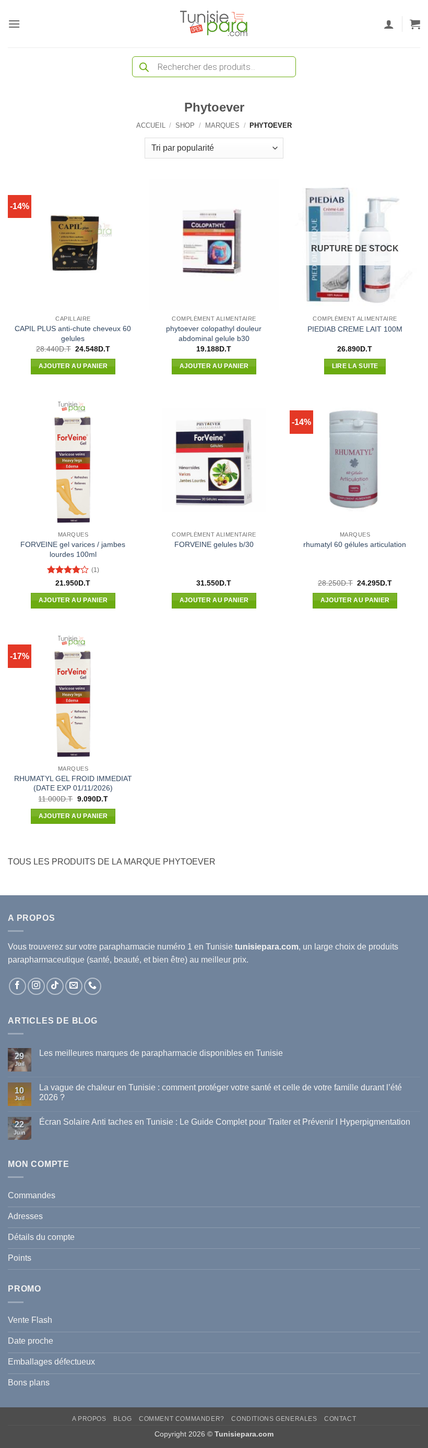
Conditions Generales (274, 1418)
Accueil (150, 125)
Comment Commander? (181, 1418)
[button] (14, 23)
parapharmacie (127, 946)
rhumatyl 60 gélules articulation (354, 544)
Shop (185, 125)
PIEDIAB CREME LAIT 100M (354, 329)
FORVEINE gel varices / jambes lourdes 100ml (72, 549)
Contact (340, 1418)
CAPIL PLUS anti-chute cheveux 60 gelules (73, 333)
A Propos (89, 1418)
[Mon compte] (389, 24)
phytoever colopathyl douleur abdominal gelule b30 (213, 333)
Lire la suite (355, 366)
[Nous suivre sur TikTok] (55, 986)
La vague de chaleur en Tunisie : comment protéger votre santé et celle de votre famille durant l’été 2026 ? (220, 1092)
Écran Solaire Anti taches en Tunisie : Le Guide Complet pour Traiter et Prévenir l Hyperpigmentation (224, 1121)
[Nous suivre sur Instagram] (36, 986)
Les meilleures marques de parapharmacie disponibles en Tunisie (161, 1053)
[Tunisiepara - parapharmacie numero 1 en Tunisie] (214, 23)
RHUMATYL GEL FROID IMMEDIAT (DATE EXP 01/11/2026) (73, 783)
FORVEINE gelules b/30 (214, 544)
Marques (222, 125)
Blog (122, 1418)
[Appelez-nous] (92, 986)
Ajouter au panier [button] (73, 366)
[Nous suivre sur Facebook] (17, 986)
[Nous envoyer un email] (73, 986)
